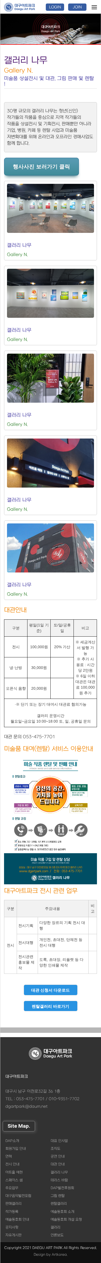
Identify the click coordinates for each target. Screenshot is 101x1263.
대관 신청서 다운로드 (50, 990)
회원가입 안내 (15, 1149)
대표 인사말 (59, 1141)
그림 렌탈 (58, 1196)
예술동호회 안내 (17, 1219)
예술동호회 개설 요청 (66, 1219)
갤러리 (55, 1227)
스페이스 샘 (14, 1180)
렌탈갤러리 (59, 1204)
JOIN (77, 7)
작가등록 (11, 1212)
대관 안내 (58, 1164)
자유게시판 (13, 1235)
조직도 (55, 1149)
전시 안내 (12, 1164)
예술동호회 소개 (62, 1212)
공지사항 (11, 1227)
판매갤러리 (13, 1204)
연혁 (8, 1156)
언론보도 (57, 1235)
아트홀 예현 (14, 1172)
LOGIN (55, 7)
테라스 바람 (59, 1180)
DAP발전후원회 (62, 1188)
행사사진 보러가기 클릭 (41, 167)
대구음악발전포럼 (18, 1196)
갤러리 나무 (59, 1172)
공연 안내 (58, 1156)
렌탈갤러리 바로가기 (50, 1006)
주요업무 (11, 1188)
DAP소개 (12, 1141)
